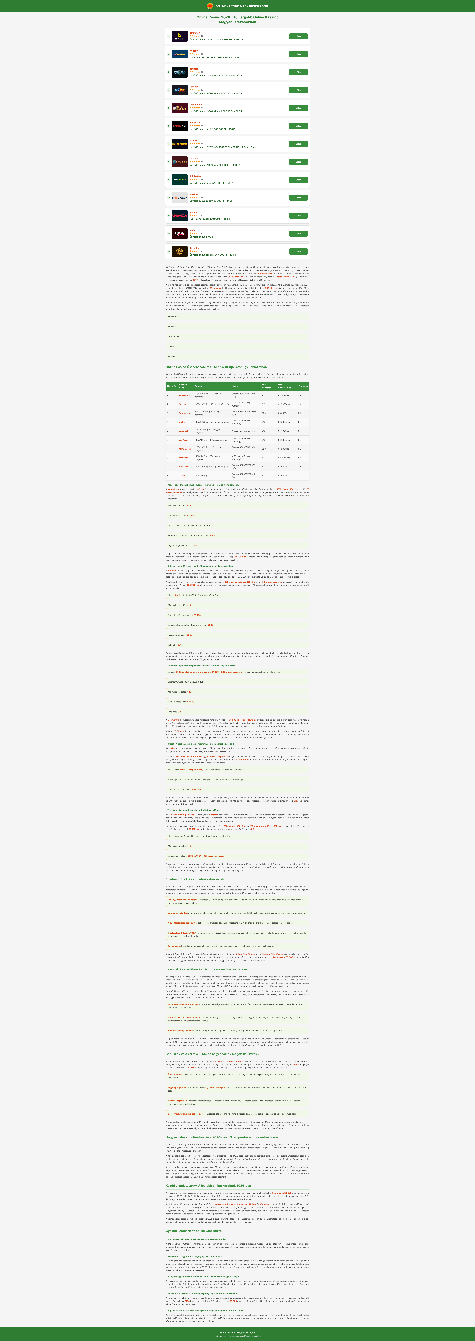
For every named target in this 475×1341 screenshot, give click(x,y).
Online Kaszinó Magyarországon (237, 1332)
